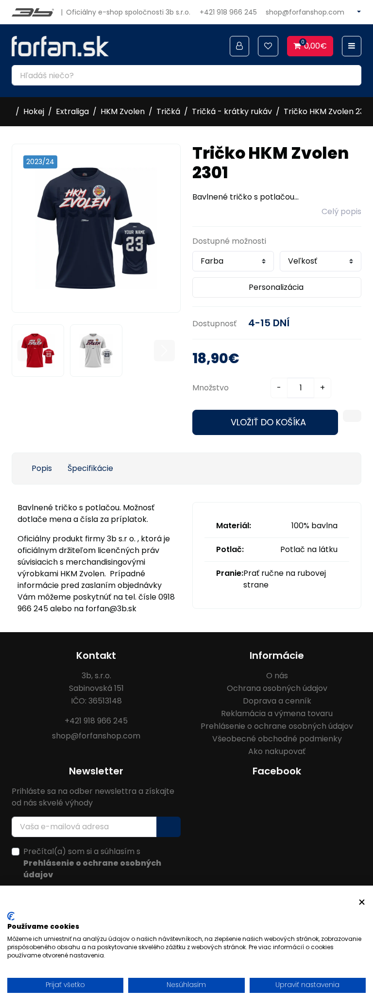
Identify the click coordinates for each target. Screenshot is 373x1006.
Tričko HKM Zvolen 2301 (328, 111)
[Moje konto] (239, 46)
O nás (277, 675)
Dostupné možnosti (229, 241)
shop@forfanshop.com (305, 12)
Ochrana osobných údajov (277, 688)
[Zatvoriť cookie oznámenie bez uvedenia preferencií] (362, 902)
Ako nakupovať (276, 751)
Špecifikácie (90, 468)
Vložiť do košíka (268, 422)
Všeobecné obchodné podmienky (277, 738)
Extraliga (72, 111)
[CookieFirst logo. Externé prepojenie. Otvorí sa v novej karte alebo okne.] (11, 916)
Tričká (168, 111)
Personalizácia (276, 287)
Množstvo (210, 387)
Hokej (33, 111)
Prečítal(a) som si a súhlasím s (92, 863)
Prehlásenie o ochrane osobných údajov (277, 726)
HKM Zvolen (123, 111)
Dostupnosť (214, 323)
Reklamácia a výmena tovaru (277, 713)
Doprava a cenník (277, 700)
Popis (42, 468)
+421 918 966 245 (228, 12)
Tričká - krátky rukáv (232, 111)
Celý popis (341, 211)
